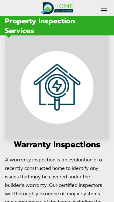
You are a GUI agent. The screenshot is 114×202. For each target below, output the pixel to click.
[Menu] (103, 8)
